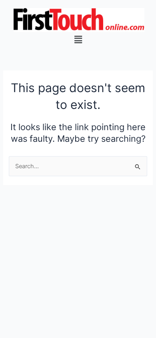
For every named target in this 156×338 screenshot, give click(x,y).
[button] (78, 39)
